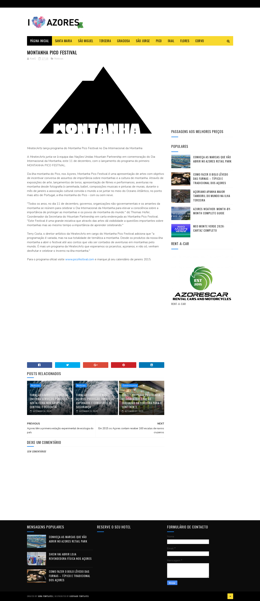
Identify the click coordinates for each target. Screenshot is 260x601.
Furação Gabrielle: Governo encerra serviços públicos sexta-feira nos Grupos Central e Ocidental (49, 401)
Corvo (199, 41)
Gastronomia (130, 385)
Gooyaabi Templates (79, 596)
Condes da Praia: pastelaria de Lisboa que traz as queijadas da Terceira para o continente (142, 401)
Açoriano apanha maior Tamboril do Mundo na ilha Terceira (211, 195)
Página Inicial (39, 41)
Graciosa (123, 41)
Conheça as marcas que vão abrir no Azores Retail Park (212, 159)
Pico (159, 41)
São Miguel (85, 41)
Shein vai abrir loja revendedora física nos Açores (70, 556)
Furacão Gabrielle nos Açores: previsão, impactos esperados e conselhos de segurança (95, 401)
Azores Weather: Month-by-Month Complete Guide (212, 211)
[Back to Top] (230, 596)
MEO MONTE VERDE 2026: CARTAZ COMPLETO (209, 228)
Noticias (58, 58)
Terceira (105, 41)
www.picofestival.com (79, 259)
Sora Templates (45, 596)
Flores (184, 41)
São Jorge (143, 41)
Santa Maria (63, 41)
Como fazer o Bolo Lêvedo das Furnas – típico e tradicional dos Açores (210, 178)
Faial (171, 41)
